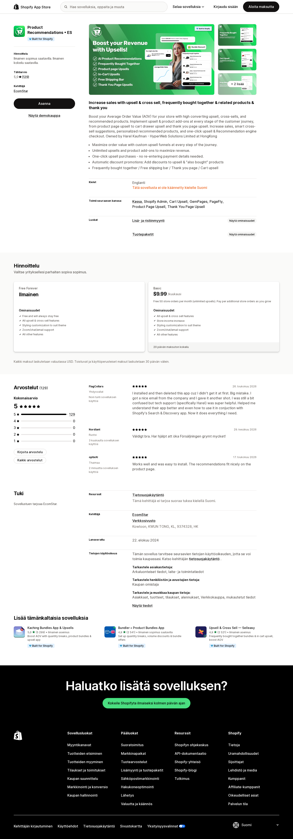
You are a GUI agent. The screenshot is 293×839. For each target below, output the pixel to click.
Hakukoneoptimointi (137, 787)
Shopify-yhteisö (188, 762)
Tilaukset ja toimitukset (86, 770)
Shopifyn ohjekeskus (191, 745)
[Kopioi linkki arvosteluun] (106, 386)
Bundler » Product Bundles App (141, 628)
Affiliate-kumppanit (244, 787)
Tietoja (234, 745)
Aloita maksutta (261, 7)
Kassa (137, 201)
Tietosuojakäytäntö (148, 495)
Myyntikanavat (79, 745)
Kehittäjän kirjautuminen (33, 826)
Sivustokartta (131, 826)
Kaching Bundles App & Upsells (50, 628)
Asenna (44, 103)
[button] (56, 637)
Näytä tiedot (142, 605)
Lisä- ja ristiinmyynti (148, 220)
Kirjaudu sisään (226, 7)
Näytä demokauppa (44, 115)
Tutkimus (182, 778)
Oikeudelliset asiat (243, 795)
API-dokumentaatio (190, 753)
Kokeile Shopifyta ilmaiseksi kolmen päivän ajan (146, 703)
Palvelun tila (238, 804)
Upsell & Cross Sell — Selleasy (232, 628)
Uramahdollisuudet (243, 753)
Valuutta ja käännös (136, 804)
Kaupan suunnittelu (82, 778)
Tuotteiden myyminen (85, 762)
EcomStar (21, 91)
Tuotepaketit (143, 234)
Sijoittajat (236, 762)
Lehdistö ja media (242, 770)
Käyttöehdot (68, 826)
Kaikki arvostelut (29, 460)
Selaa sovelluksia (187, 7)
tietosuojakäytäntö (204, 559)
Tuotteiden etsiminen (84, 753)
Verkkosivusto (144, 521)
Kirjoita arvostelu (30, 452)
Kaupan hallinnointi (82, 795)
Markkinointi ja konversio (87, 787)
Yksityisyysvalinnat (162, 826)
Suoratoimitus (132, 745)
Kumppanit (236, 778)
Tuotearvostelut (134, 762)
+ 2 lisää (237, 84)
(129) (25, 77)
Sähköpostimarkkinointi (140, 778)
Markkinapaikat (133, 753)
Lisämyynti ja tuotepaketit (142, 770)
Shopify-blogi (186, 770)
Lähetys (127, 795)
